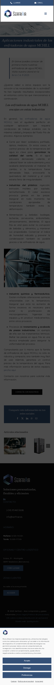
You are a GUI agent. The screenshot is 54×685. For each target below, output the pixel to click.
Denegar (27, 668)
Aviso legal (39, 681)
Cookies (14, 681)
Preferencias (27, 675)
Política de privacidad (26, 681)
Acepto (27, 660)
